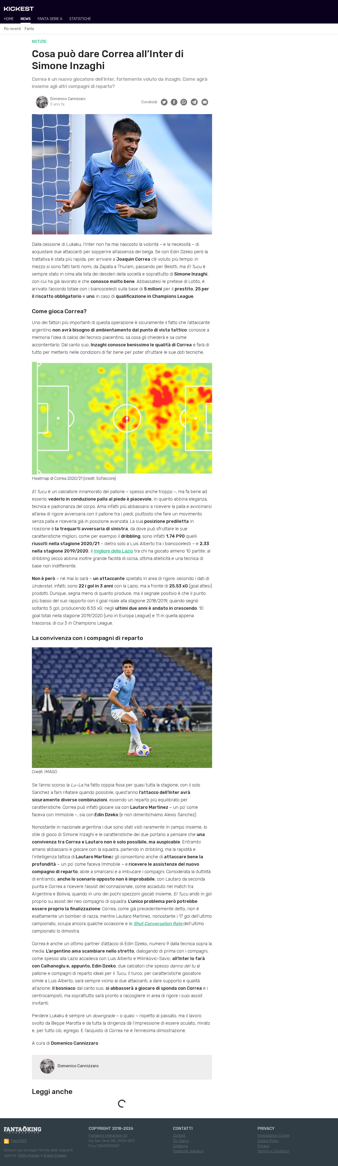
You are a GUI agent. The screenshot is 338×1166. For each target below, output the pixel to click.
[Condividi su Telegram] (194, 102)
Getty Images (29, 1155)
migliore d (104, 551)
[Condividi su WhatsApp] (183, 102)
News (26, 19)
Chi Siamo (181, 1141)
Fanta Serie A (50, 19)
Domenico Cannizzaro (68, 99)
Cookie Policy (268, 1141)
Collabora (180, 1146)
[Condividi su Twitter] (164, 102)
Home (9, 19)
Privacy (263, 1146)
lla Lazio (124, 551)
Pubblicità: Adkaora (188, 1151)
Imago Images (55, 1155)
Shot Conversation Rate (158, 923)
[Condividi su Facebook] (174, 102)
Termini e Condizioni (273, 1151)
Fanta (29, 29)
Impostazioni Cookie (274, 1136)
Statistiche (80, 19)
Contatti (179, 1136)
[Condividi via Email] (204, 102)
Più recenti (12, 29)
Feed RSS (18, 1141)
